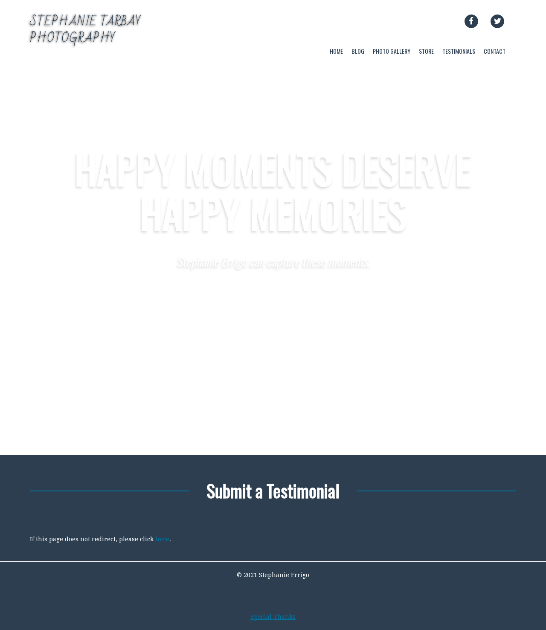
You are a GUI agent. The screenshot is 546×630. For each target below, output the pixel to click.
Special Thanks (273, 616)
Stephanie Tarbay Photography (85, 30)
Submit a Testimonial (273, 490)
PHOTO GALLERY (391, 50)
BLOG (357, 50)
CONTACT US (273, 302)
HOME (336, 50)
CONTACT (494, 50)
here (162, 539)
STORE (426, 50)
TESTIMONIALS (458, 50)
